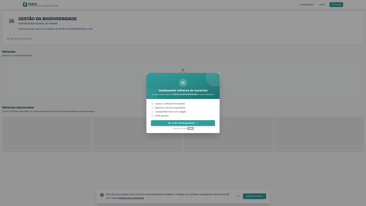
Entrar (190, 128)
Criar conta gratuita (183, 123)
